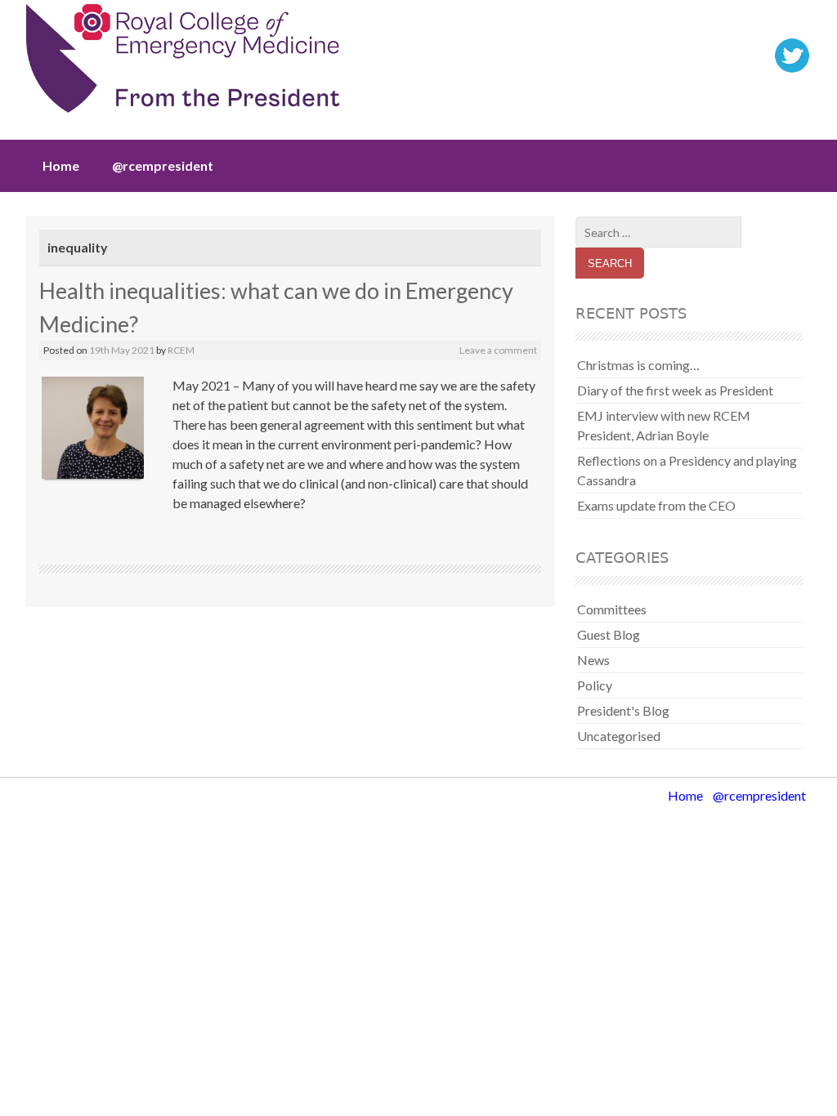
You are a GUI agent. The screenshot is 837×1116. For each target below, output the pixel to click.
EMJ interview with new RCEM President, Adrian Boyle (663, 425)
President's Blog (623, 710)
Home (61, 165)
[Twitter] (792, 69)
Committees (612, 609)
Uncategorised (618, 735)
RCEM (181, 350)
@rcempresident (162, 165)
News (593, 659)
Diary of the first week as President (675, 390)
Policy (594, 685)
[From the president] (183, 63)
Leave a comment (498, 350)
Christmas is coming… (638, 365)
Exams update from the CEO (656, 505)
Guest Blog (608, 634)
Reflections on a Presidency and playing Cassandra (687, 470)
